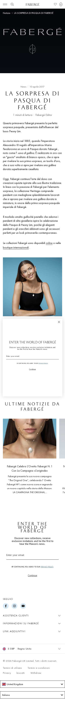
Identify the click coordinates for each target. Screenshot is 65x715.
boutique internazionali (16, 247)
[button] (61, 4)
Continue (32, 575)
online (49, 243)
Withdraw (36, 672)
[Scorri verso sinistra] (9, 459)
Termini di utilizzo (12, 667)
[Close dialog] (59, 322)
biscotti (21, 672)
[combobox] (32, 684)
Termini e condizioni (39, 667)
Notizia (6, 13)
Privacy (7, 672)
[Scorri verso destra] (56, 459)
